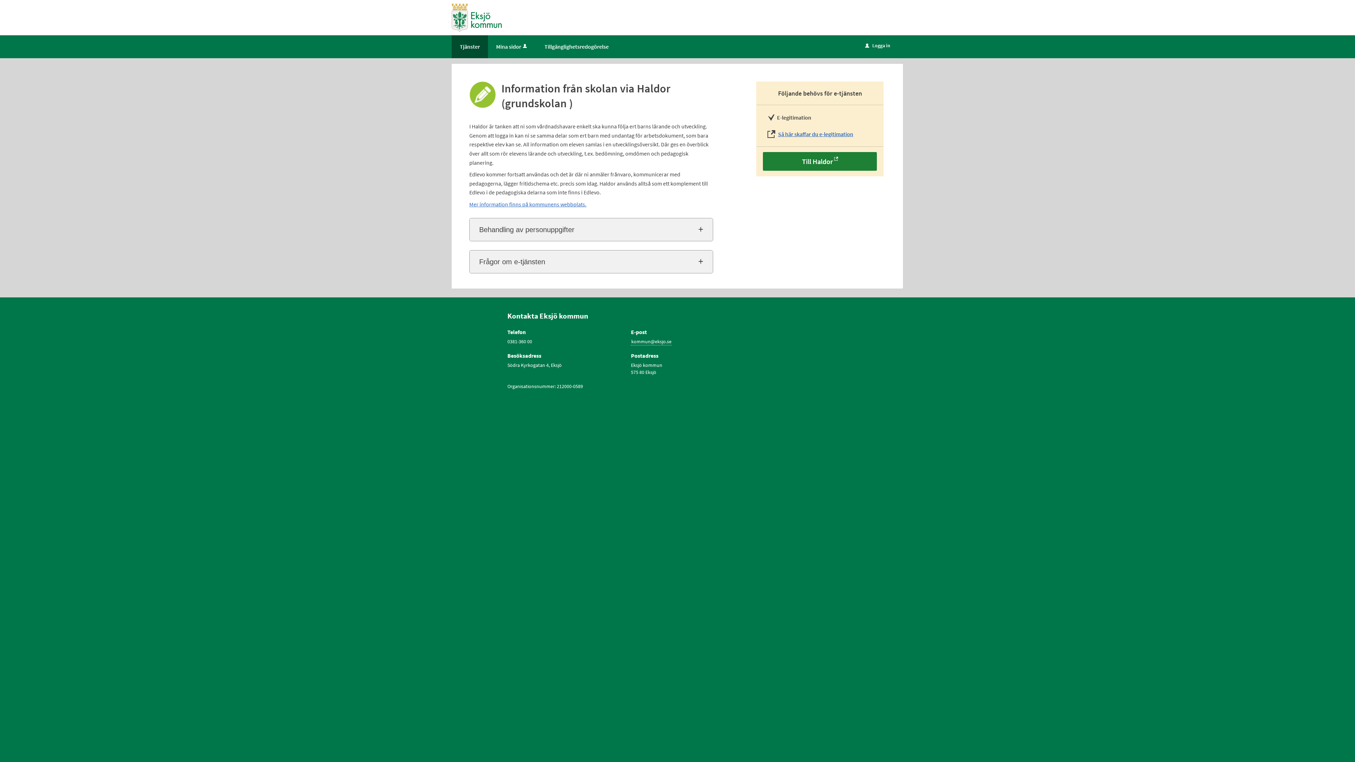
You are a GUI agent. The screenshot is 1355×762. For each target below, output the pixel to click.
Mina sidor (508, 46)
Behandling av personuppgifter (526, 230)
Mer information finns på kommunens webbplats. (527, 204)
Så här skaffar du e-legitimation (815, 134)
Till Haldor (817, 161)
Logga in (877, 45)
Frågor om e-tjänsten (512, 262)
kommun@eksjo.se (651, 341)
